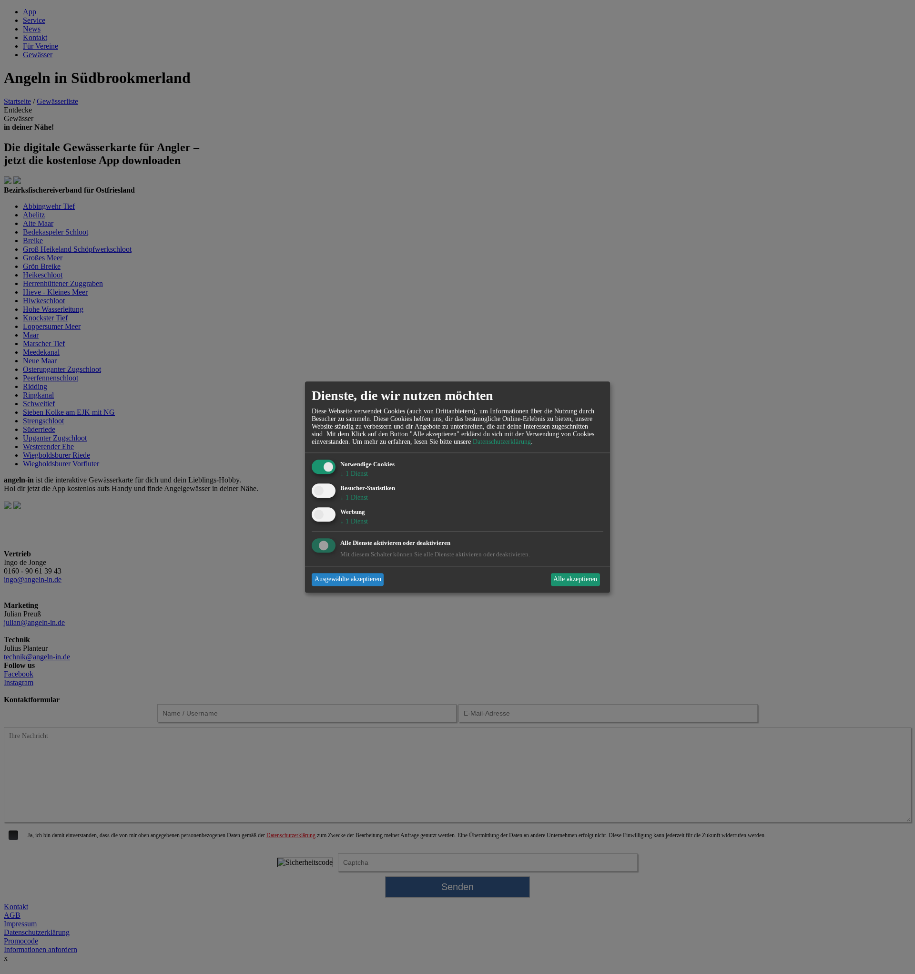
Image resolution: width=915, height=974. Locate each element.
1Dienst (354, 474)
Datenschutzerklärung (502, 442)
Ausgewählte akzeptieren (348, 579)
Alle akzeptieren (575, 579)
